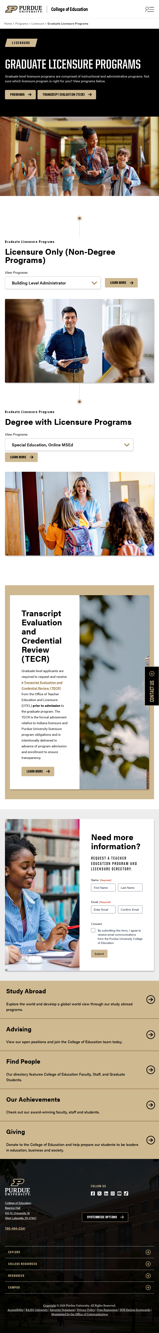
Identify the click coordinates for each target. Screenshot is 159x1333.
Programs (17, 94)
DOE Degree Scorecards (135, 1310)
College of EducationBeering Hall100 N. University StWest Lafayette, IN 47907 (20, 1210)
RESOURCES (16, 1276)
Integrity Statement (62, 1310)
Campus (14, 1287)
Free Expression (107, 1310)
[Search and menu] (149, 9)
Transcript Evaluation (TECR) (64, 94)
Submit (99, 954)
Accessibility (15, 1310)
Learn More (118, 283)
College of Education (69, 9)
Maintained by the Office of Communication (79, 1314)
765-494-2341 (15, 1228)
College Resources (22, 1264)
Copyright (49, 1306)
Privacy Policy (86, 1310)
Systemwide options (102, 1217)
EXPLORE (14, 1252)
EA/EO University (37, 1310)
